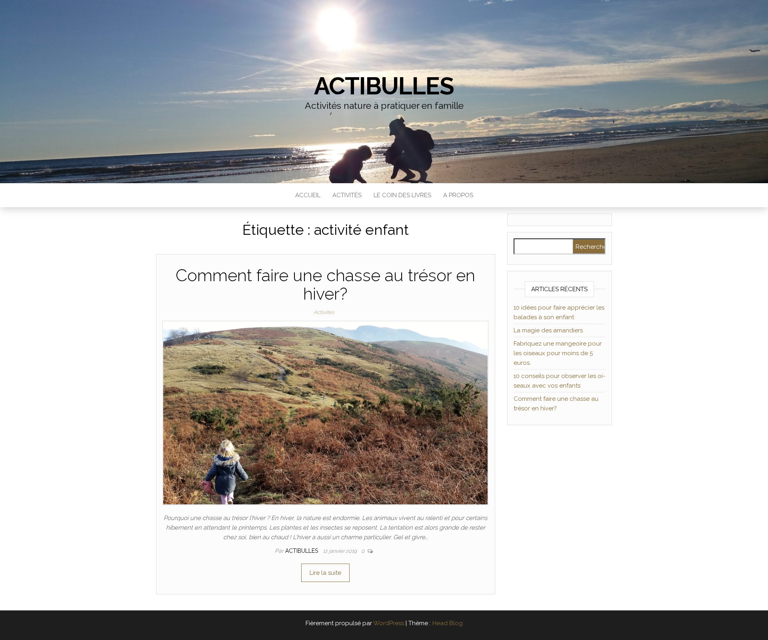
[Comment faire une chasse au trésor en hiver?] (325, 412)
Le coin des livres (402, 195)
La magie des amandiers (548, 330)
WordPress (388, 623)
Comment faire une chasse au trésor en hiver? (325, 285)
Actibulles (384, 86)
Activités (347, 195)
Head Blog (447, 623)
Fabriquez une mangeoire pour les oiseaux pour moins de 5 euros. (558, 353)
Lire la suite (325, 572)
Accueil (307, 195)
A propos (458, 195)
